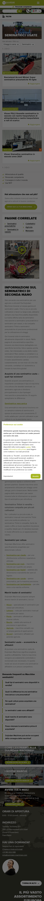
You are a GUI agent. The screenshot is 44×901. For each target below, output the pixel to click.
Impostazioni (8, 476)
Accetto (36, 476)
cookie (28, 447)
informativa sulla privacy (18, 449)
